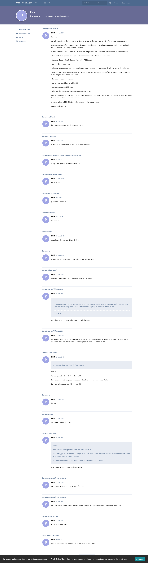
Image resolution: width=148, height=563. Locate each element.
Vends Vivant (50, 117)
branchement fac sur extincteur (56, 478)
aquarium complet (52, 29)
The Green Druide (51, 353)
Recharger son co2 (52, 516)
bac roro (48, 251)
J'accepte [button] (139, 559)
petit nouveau (50, 213)
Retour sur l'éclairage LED (54, 289)
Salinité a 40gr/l (51, 270)
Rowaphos (49, 414)
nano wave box (51, 136)
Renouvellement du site (54, 174)
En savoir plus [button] (121, 559)
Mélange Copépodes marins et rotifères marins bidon (63, 155)
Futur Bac (49, 232)
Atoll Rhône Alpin (24, 2)
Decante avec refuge (52, 535)
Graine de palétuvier (52, 193)
